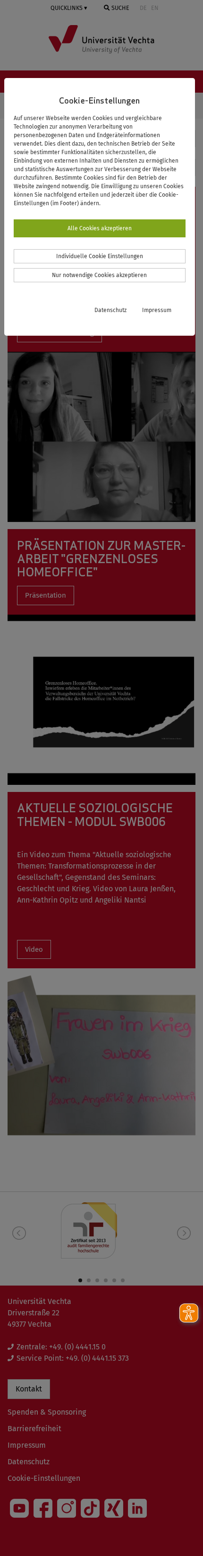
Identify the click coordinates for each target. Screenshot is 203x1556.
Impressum (156, 310)
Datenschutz (110, 310)
